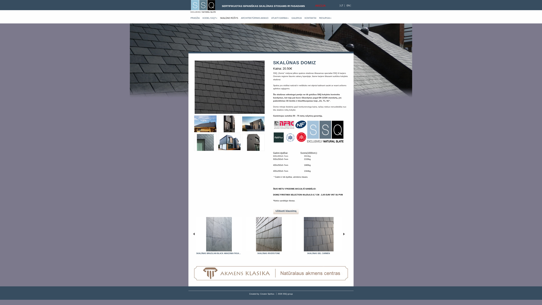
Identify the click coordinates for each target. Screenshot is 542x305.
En (348, 5)
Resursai (324, 18)
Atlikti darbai (279, 18)
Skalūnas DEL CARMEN (318, 253)
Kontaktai (310, 18)
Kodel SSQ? (209, 18)
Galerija (296, 18)
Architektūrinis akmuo (254, 18)
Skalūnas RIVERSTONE (268, 253)
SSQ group (285, 294)
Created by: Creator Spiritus (261, 294)
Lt (342, 5)
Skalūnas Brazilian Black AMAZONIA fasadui (218, 253)
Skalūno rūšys (229, 18)
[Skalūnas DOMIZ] (229, 87)
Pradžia (195, 18)
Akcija (320, 5)
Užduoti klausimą (286, 211)
